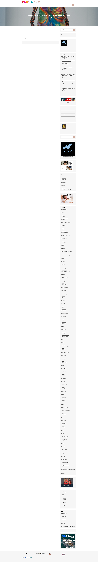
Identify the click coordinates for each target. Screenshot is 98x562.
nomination (63, 378)
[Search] (74, 30)
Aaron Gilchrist (64, 209)
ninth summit (63, 375)
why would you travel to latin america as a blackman (68, 469)
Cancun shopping (64, 182)
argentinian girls (64, 238)
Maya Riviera (63, 186)
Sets (62, 398)
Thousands (63, 423)
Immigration (63, 317)
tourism (63, 430)
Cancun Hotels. (64, 179)
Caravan (63, 281)
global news (63, 310)
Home (54, 4)
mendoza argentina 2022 (65, 346)
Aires (62, 215)
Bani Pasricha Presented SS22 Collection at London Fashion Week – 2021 (30, 42)
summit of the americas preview (66, 411)
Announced (63, 225)
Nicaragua (63, 372)
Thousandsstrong (64, 424)
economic (63, 300)
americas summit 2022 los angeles (66, 222)
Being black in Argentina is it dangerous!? (67, 251)
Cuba (62, 293)
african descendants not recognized (66, 213)
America (63, 216)
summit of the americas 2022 (65, 410)
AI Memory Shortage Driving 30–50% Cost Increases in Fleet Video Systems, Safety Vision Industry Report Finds (68, 80)
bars (62, 245)
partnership (63, 385)
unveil (63, 443)
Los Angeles (63, 343)
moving (63, 365)
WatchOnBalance (64, 459)
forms (62, 304)
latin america (63, 333)
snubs (62, 401)
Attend (63, 241)
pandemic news (64, 384)
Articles (63, 239)
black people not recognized (65, 255)
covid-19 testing (64, 290)
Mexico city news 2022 (65, 352)
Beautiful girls (63, 248)
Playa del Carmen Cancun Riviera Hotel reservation (68, 189)
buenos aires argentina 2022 (65, 271)
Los (62, 342)
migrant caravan (64, 358)
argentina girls (63, 229)
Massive (63, 345)
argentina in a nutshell (64, 232)
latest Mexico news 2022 (65, 330)
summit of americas (64, 407)
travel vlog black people (65, 436)
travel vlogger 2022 (64, 437)
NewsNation (63, 371)
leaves (63, 339)
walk (62, 453)
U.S (62, 440)
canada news (63, 274)
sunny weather (64, 414)
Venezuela (63, 446)
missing (63, 359)
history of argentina (64, 313)
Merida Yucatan (64, 188)
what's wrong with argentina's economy (67, 466)
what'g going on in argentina (65, 465)
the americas (63, 420)
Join (62, 326)
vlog (62, 452)
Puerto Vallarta (64, 388)
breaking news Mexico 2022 (65, 265)
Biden (62, 252)
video (62, 450)
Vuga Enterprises (65, 156)
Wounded (63, 473)
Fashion (34, 38)
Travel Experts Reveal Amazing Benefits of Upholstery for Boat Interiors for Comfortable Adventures (67, 84)
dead (62, 297)
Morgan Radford (64, 362)
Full (62, 306)
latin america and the (64, 336)
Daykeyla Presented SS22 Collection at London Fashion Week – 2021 (50, 42)
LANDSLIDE (64, 329)
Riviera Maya (63, 391)
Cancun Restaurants (64, 517)
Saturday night (64, 397)
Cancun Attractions (64, 176)
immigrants (63, 316)
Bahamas (68, 4)
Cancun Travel (37, 1)
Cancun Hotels (64, 280)
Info (62, 319)
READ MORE (23, 36)
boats (62, 258)
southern (63, 404)
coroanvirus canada (64, 287)
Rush (62, 394)
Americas (63, 219)
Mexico (63, 349)
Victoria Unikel (64, 449)
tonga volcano (63, 427)
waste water (63, 456)
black (62, 254)
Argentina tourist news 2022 (65, 235)
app (62, 226)
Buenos (63, 267)
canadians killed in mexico (65, 277)
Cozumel (63, 291)
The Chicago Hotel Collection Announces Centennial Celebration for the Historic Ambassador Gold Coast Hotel (68, 75)
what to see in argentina (65, 463)
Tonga (63, 426)
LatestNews (63, 332)
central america (64, 284)
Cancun (24, 38)
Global (63, 307)
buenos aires (63, 268)
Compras (64, 505)
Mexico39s (63, 355)
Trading (63, 433)
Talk (62, 417)
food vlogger (63, 303)
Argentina (64, 4)
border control (63, 261)
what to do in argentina (65, 462)
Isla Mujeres (63, 185)
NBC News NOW (64, 368)
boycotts (63, 264)
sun (62, 413)
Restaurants (64, 499)
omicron (63, 381)
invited (63, 320)
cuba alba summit (64, 294)
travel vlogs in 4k (64, 439)
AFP (62, 212)
